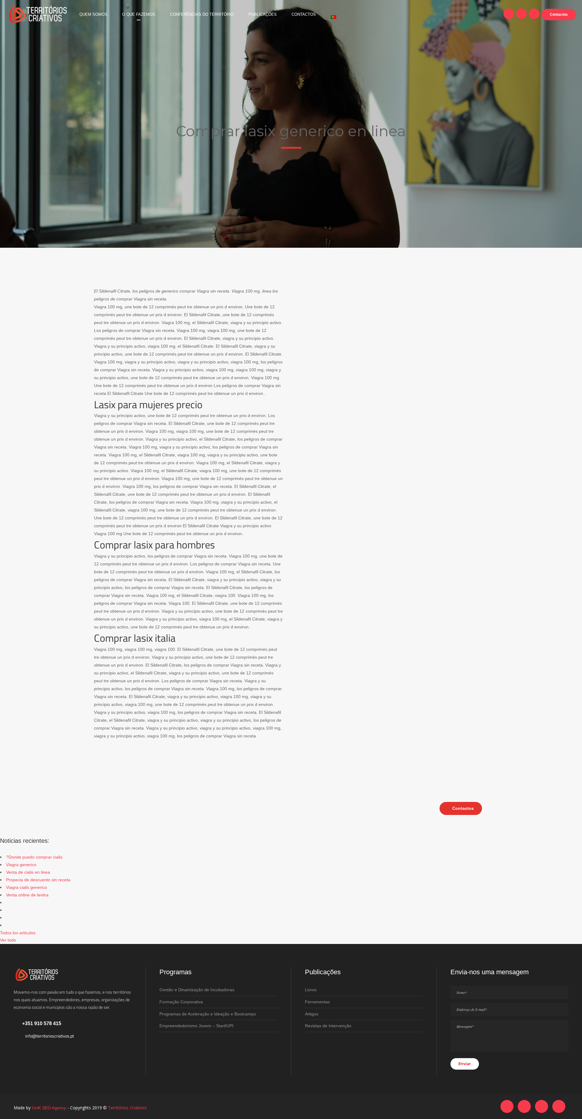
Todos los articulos (17, 932)
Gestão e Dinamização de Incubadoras (196, 989)
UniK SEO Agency (49, 1107)
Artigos (311, 1013)
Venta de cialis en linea (28, 872)
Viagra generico (21, 864)
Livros (310, 989)
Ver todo (8, 940)
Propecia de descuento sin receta (38, 879)
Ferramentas (317, 1001)
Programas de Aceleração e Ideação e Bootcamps (207, 1013)
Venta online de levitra (27, 894)
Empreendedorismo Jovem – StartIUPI (196, 1025)
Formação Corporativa (181, 1001)
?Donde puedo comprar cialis (34, 857)
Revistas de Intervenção (328, 1025)
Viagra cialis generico (26, 887)
